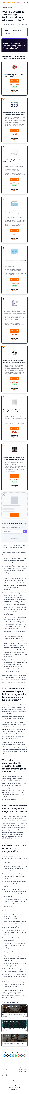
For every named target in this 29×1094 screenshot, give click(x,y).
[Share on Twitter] (7, 1055)
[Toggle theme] (25, 524)
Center (24, 602)
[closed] (28, 2)
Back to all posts (7, 7)
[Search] (25, 2)
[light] (22, 2)
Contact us (14, 1090)
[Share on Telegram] (13, 1055)
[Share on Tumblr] (21, 1055)
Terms (14, 1083)
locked (3, 729)
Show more (7, 34)
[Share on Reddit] (19, 1055)
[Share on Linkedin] (10, 1055)
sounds (6, 641)
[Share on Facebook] (5, 1055)
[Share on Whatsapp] (16, 1055)
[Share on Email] (24, 1055)
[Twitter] (14, 1092)
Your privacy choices (14, 1087)
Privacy (14, 1085)
